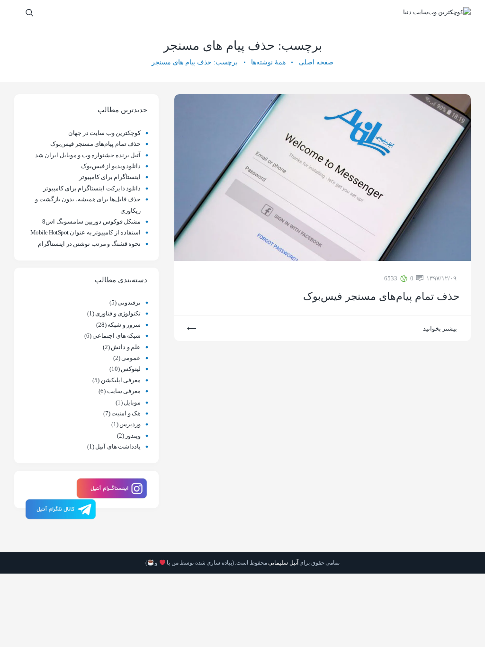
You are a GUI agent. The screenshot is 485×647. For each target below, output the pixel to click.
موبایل (132, 402)
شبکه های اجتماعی (116, 335)
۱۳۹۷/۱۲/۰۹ (441, 278)
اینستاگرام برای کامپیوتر (110, 176)
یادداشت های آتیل (118, 446)
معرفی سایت (124, 391)
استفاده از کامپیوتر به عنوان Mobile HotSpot (85, 232)
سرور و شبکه (124, 324)
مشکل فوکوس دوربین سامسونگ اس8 (91, 221)
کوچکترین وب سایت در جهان (104, 132)
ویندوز (133, 435)
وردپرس (130, 424)
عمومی (131, 357)
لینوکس (131, 368)
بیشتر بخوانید (440, 328)
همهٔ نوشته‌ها (268, 62)
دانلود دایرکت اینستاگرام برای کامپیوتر (92, 188)
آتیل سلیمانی (283, 562)
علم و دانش (126, 346)
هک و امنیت (126, 413)
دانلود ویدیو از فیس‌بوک (111, 166)
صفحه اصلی (316, 62)
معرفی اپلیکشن (121, 380)
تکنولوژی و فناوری (118, 313)
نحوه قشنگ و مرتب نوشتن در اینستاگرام (89, 243)
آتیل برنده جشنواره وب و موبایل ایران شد (88, 155)
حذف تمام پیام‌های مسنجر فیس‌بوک (381, 296)
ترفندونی (129, 302)
